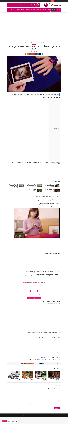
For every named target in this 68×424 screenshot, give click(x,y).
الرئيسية (44, 42)
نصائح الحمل (49, 9)
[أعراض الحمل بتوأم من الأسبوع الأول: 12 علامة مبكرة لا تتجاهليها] (39, 185)
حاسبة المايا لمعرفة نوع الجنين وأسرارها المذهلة (27, 379)
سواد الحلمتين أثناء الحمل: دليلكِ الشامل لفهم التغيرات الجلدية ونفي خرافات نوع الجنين (13, 185)
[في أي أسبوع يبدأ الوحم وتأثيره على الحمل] (57, 190)
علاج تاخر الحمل (33, 9)
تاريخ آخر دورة (40, 286)
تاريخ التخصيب (28, 286)
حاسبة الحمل (28, 9)
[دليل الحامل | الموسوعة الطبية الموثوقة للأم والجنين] (52, 4)
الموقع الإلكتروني (31, 404)
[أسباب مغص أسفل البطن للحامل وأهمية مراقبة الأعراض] (40, 374)
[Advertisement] (40, 19)
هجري (28, 294)
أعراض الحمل (23, 9)
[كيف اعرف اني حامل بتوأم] (39, 190)
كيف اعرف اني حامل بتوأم (32, 189)
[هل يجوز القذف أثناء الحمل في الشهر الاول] (14, 374)
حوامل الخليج (12, 9)
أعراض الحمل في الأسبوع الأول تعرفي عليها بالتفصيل (54, 379)
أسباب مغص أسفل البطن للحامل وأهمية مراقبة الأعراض (40, 379)
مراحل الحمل (53, 9)
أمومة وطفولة (18, 9)
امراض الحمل (44, 9)
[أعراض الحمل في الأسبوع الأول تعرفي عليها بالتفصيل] (54, 374)
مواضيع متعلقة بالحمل (44, 277)
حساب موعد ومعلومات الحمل (34, 298)
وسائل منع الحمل (38, 9)
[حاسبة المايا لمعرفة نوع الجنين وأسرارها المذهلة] (27, 374)
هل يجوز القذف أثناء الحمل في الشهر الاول (15, 379)
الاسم (59, 400)
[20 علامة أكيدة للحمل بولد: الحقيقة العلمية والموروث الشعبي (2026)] (57, 185)
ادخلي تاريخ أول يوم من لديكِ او (34, 282)
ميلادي (40, 294)
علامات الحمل (58, 9)
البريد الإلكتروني (58, 404)
